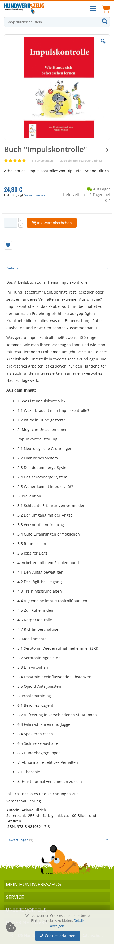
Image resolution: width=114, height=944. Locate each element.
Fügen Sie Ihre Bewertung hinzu (80, 160)
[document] (57, 927)
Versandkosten (34, 195)
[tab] (57, 268)
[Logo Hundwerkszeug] (24, 8)
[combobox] (57, 22)
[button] (103, 45)
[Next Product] (107, 149)
